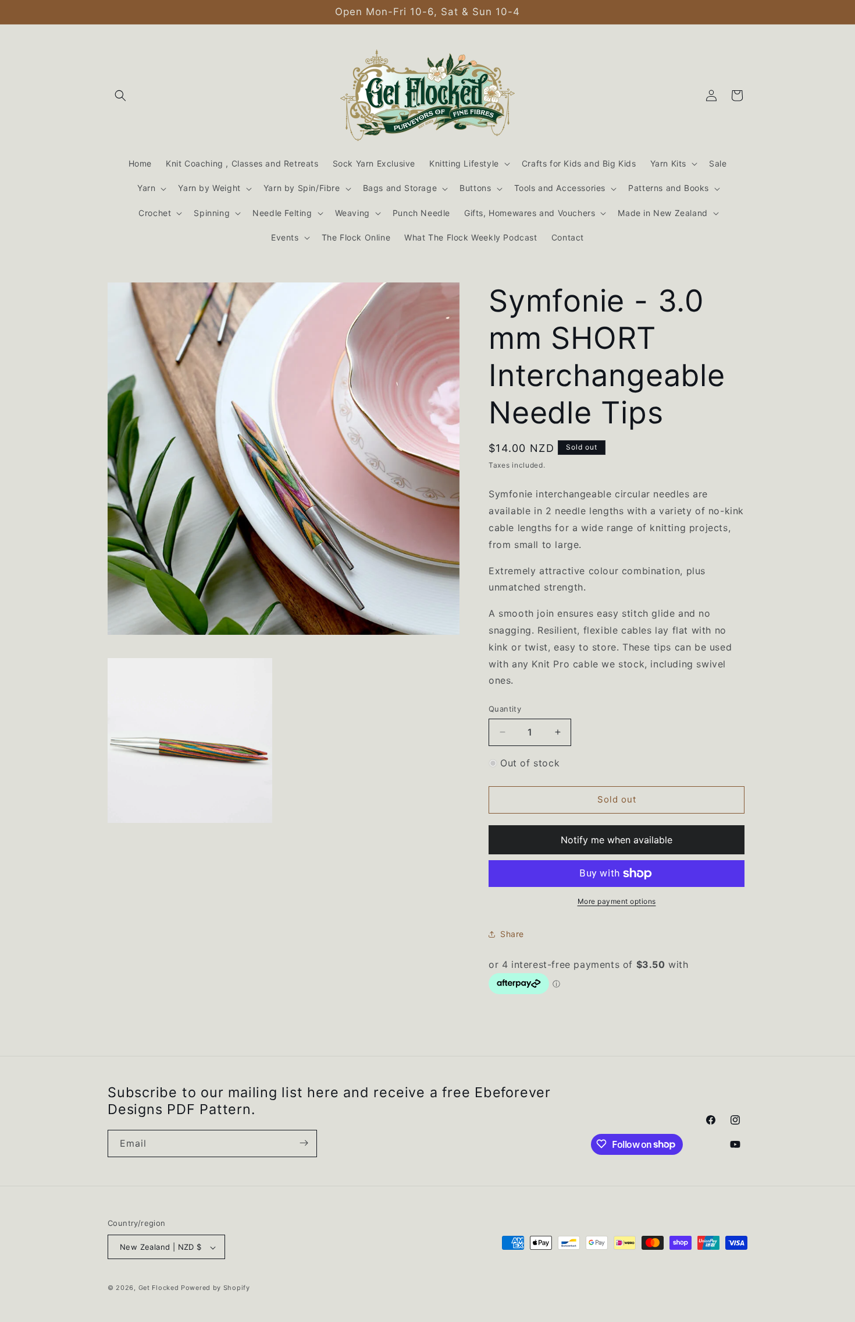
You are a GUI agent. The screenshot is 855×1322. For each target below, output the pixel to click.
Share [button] (512, 934)
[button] (120, 95)
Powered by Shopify (215, 1288)
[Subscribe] (303, 1143)
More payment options (617, 901)
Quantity (505, 708)
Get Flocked (158, 1288)
